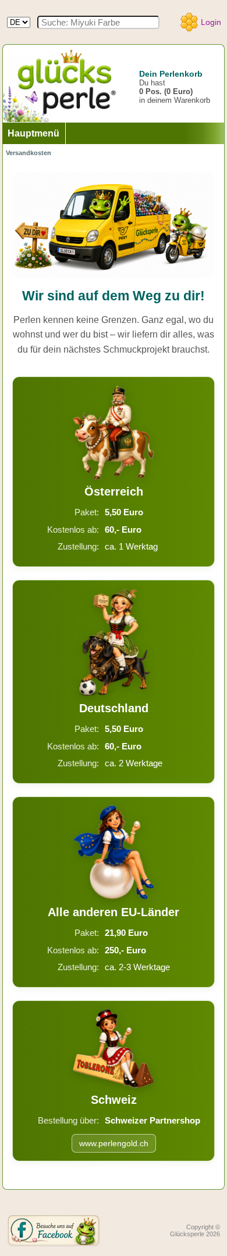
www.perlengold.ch (113, 1143)
